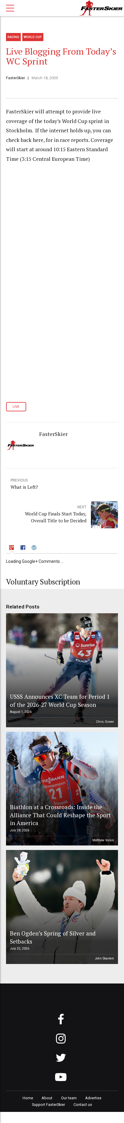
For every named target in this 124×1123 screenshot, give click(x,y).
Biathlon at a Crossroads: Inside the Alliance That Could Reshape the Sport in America (60, 815)
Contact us (82, 1104)
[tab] (12, 548)
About (47, 1098)
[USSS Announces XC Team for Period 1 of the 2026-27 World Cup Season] (61, 670)
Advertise (93, 1098)
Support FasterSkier (48, 1104)
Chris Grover (105, 721)
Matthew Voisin (103, 840)
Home (28, 1098)
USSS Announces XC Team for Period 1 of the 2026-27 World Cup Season (60, 700)
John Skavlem (104, 958)
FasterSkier (15, 78)
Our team (69, 1098)
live (16, 407)
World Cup (33, 37)
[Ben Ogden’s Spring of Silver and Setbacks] (61, 907)
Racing (13, 37)
